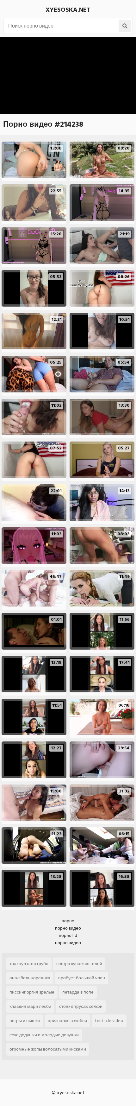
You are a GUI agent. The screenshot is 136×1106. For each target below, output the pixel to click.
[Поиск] (125, 26)
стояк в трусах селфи (80, 1006)
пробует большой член (81, 978)
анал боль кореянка (29, 978)
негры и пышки (24, 1020)
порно (68, 921)
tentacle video (109, 1020)
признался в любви (67, 1020)
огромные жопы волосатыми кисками (47, 1049)
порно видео (68, 928)
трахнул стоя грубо (28, 963)
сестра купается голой (79, 963)
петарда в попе (78, 992)
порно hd (68, 935)
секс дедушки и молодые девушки (44, 1035)
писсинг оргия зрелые (31, 992)
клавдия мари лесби (30, 1006)
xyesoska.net (68, 10)
